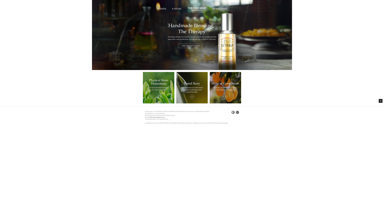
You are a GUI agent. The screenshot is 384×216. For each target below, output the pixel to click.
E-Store (177, 8)
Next (377, 40)
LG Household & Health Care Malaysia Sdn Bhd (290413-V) (174, 123)
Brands (161, 8)
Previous (6, 40)
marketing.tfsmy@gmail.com (157, 117)
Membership (219, 8)
